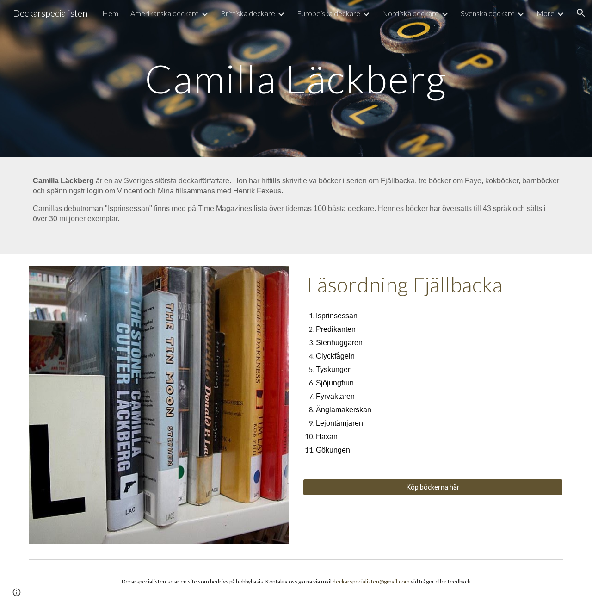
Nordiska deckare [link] (410, 13)
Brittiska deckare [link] (248, 13)
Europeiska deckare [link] (328, 13)
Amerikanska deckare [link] (164, 13)
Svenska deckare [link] (488, 13)
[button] (581, 13)
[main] (296, 78)
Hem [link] (110, 13)
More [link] (545, 13)
